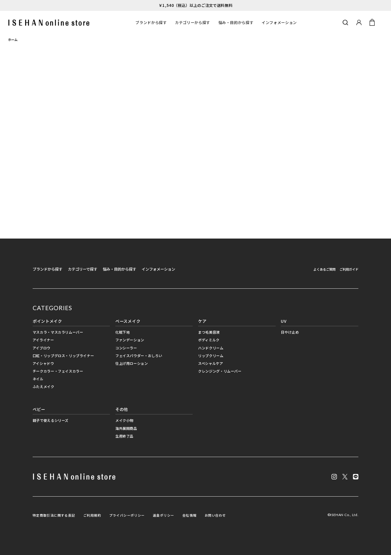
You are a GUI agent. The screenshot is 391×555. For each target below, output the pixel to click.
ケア (202, 321)
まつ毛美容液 (209, 332)
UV (283, 321)
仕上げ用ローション (131, 363)
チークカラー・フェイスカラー (58, 371)
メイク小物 (124, 420)
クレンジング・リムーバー (219, 371)
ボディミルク (209, 340)
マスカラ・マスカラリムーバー (58, 332)
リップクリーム (210, 355)
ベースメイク (127, 321)
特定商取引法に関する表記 (54, 515)
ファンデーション (129, 340)
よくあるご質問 (324, 269)
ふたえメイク (43, 386)
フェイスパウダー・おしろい (138, 355)
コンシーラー (126, 348)
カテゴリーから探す (192, 22)
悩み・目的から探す (236, 22)
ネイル (38, 378)
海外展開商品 (126, 428)
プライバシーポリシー (127, 515)
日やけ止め (290, 332)
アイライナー (43, 340)
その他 (121, 409)
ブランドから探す (151, 22)
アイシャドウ (43, 363)
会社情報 (189, 515)
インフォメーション (279, 22)
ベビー (39, 409)
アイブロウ (41, 348)
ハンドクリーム (210, 348)
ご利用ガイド (348, 269)
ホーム (12, 39)
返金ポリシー (163, 515)
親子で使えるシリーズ (50, 420)
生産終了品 (124, 436)
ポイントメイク (47, 321)
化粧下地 (122, 332)
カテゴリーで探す (82, 269)
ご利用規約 (92, 515)
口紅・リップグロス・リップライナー (63, 355)
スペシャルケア (210, 363)
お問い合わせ (215, 515)
